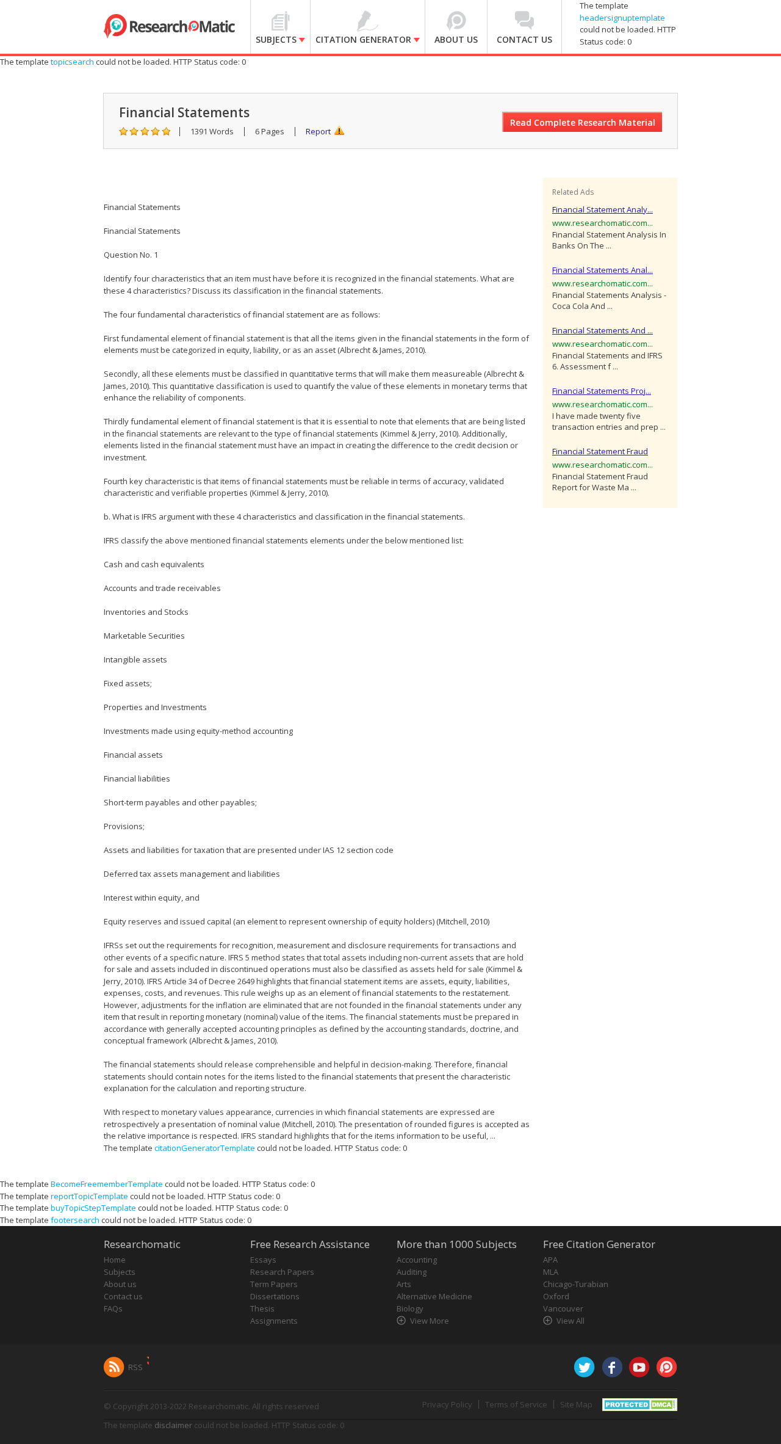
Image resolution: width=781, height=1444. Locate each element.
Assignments (274, 1320)
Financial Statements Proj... (601, 390)
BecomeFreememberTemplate (107, 1183)
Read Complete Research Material (582, 122)
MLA (550, 1271)
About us (120, 1284)
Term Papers (274, 1284)
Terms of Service (516, 1404)
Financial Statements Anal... (602, 269)
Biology (410, 1308)
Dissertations (275, 1296)
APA (550, 1259)
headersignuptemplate (622, 17)
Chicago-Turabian (575, 1284)
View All (570, 1320)
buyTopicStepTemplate (93, 1207)
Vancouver (563, 1308)
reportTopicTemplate (89, 1196)
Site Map (576, 1404)
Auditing (411, 1271)
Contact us (123, 1296)
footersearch (75, 1219)
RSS (135, 1367)
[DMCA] (639, 1403)
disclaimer (173, 1425)
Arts (404, 1284)
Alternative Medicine (434, 1296)
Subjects (119, 1271)
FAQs (113, 1308)
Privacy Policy (447, 1404)
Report (318, 131)
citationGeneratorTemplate (204, 1147)
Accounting (417, 1259)
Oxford (556, 1296)
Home (115, 1259)
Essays (263, 1259)
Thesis (262, 1308)
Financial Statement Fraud (600, 451)
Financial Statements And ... (602, 330)
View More (429, 1320)
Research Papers (282, 1271)
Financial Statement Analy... (602, 209)
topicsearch (72, 61)
